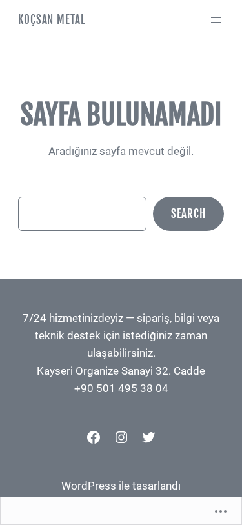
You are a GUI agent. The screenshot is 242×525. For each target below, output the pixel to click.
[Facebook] (93, 437)
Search (188, 214)
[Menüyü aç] (216, 20)
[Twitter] (148, 437)
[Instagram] (121, 437)
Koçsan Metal (51, 19)
